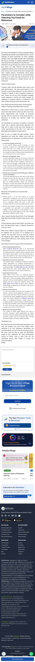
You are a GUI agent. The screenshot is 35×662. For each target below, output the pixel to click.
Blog (2, 551)
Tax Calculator (4, 545)
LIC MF (3, 608)
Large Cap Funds (13, 621)
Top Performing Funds (6, 532)
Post (7, 369)
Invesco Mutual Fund (22, 606)
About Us (20, 542)
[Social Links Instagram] (16, 515)
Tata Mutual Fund (21, 613)
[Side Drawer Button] (32, 2)
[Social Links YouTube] (12, 515)
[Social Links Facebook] (2, 515)
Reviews (3, 553)
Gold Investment (22, 536)
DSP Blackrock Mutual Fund (13, 608)
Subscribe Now (8, 496)
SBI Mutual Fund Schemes (19, 615)
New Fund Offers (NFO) (23, 532)
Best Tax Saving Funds (6, 536)
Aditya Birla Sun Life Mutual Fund (10, 604)
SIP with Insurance (22, 534)
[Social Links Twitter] (9, 515)
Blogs (2, 11)
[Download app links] (6, 520)
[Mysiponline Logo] (7, 508)
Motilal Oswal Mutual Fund (21, 600)
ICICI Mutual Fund (17, 596)
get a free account (17, 659)
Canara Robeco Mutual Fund (8, 606)
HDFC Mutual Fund (21, 602)
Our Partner (21, 545)
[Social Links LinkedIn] (5, 515)
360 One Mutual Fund (17, 598)
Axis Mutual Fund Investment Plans (10, 610)
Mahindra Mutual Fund (7, 600)
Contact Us (21, 551)
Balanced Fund (13, 623)
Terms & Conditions (6, 638)
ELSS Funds (22, 621)
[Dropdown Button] (32, 7)
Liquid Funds (4, 623)
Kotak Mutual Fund (6, 615)
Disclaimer (4, 640)
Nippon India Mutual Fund (8, 617)
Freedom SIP (21, 530)
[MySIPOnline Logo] (7, 2)
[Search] (28, 2)
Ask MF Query (21, 549)
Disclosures (10, 640)
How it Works (4, 549)
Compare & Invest (5, 547)
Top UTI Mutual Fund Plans (8, 613)
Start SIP (20, 527)
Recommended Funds (6, 527)
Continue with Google (19, 408)
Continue (17, 401)
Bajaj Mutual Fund (6, 598)
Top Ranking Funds (5, 530)
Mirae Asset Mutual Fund (7, 602)
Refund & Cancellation (25, 638)
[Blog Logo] (7, 7)
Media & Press (21, 547)
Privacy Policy (15, 638)
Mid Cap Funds (5, 625)
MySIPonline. (16, 636)
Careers (20, 553)
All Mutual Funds (5, 534)
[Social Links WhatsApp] (19, 515)
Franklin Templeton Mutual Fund (9, 611)
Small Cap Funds (22, 623)
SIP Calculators (5, 542)
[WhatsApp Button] (31, 654)
